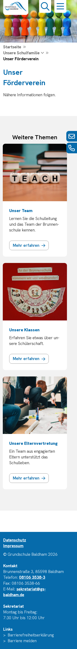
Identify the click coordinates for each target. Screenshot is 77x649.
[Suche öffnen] (45, 6)
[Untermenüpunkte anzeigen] (42, 53)
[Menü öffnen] (60, 6)
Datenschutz (14, 540)
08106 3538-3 (32, 577)
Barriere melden (22, 640)
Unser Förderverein (20, 59)
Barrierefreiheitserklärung (31, 635)
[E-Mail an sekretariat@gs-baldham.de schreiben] (71, 136)
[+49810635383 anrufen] (71, 148)
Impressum (13, 545)
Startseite (12, 47)
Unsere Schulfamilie (21, 53)
